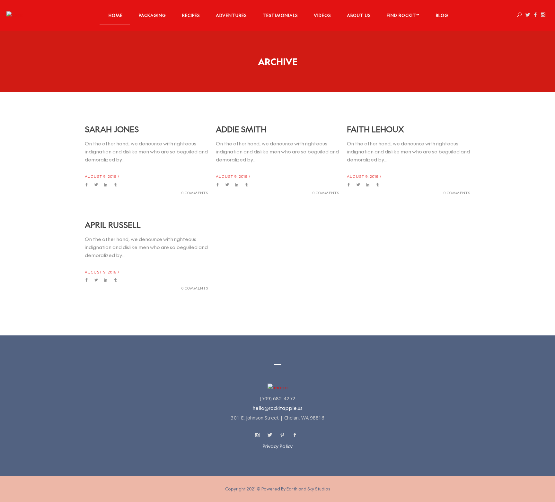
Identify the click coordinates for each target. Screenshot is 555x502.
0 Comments (194, 193)
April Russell (113, 225)
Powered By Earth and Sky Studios (295, 488)
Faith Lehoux (375, 129)
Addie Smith (241, 129)
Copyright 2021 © (277, 488)
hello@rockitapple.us (277, 408)
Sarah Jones (112, 129)
